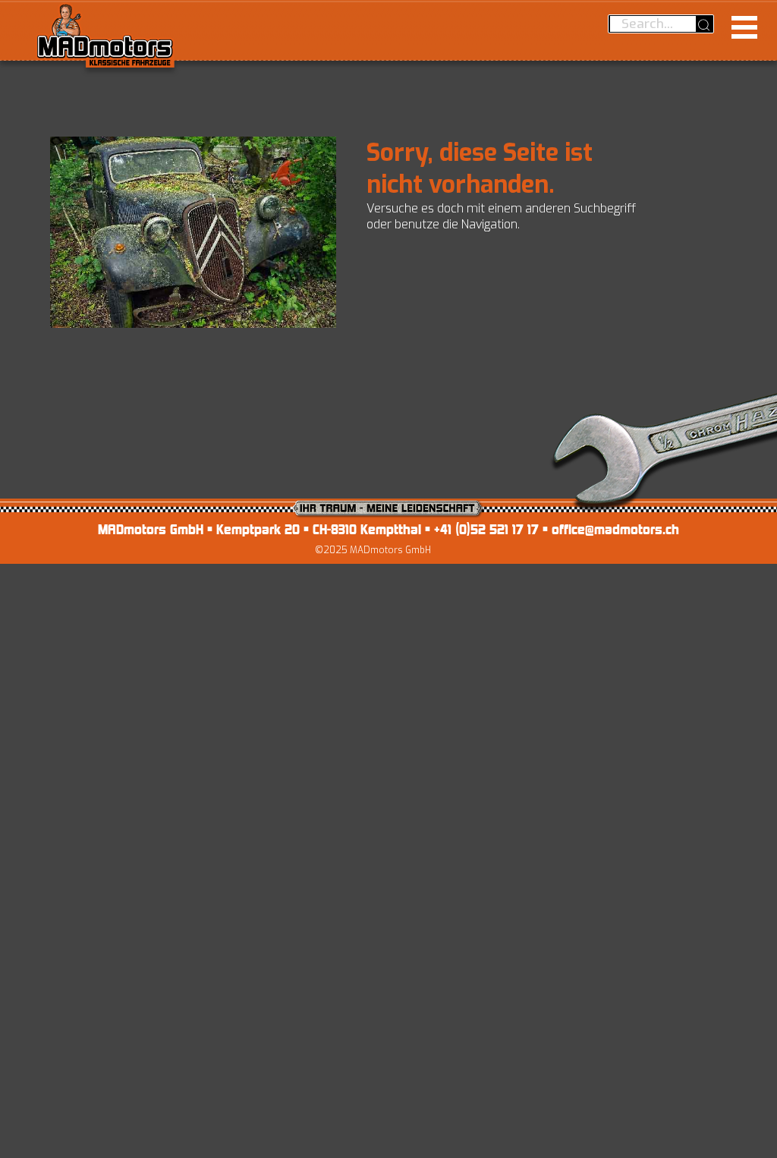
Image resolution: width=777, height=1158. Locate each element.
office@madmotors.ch (615, 529)
